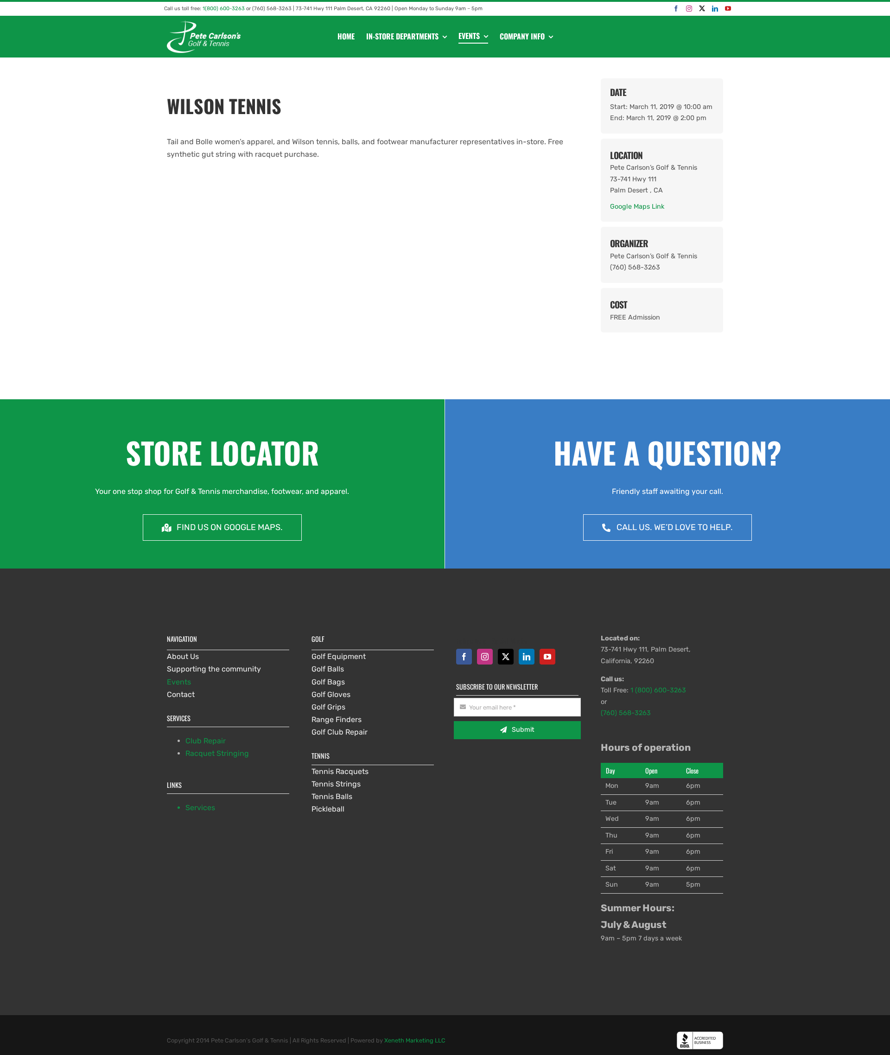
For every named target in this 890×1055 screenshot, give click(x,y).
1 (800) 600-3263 (658, 690)
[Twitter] (702, 9)
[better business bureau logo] (700, 1034)
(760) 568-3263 (626, 713)
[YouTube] (728, 9)
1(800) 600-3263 (224, 9)
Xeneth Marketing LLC (414, 1040)
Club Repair (205, 740)
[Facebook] (676, 9)
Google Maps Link (637, 207)
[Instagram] (689, 9)
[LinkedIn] (715, 9)
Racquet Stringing (217, 753)
